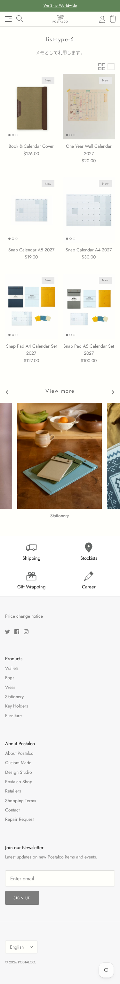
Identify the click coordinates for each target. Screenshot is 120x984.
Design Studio (18, 772)
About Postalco (19, 753)
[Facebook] (16, 631)
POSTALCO (26, 962)
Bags (9, 677)
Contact (12, 810)
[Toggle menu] (8, 19)
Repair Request (19, 819)
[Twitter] (7, 631)
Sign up (22, 898)
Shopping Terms (20, 800)
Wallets (12, 668)
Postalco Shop (18, 781)
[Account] (98, 19)
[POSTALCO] (60, 19)
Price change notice (24, 616)
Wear (10, 687)
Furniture (13, 715)
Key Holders (16, 706)
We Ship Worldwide (60, 5)
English (17, 947)
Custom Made (18, 762)
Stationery (14, 696)
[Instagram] (26, 631)
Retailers (13, 791)
